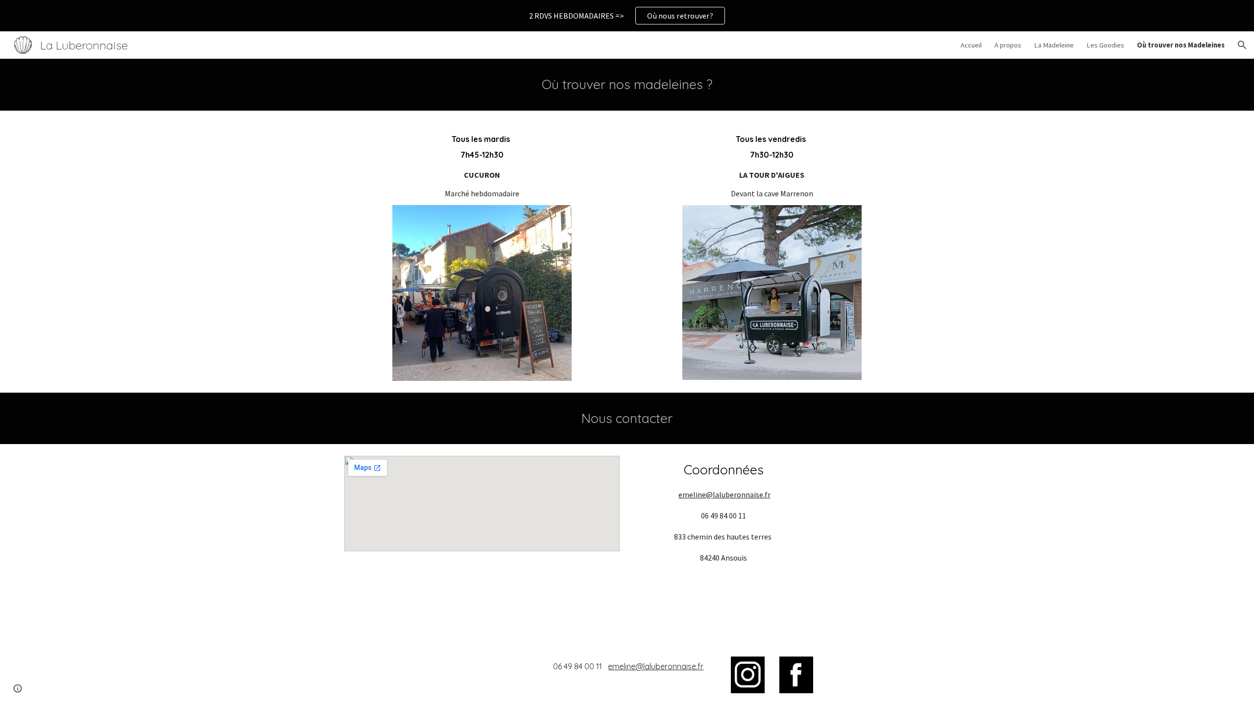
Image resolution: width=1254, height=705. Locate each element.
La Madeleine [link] (1054, 45)
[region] (627, 15)
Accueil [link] (971, 45)
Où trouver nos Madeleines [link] (1181, 45)
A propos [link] (1007, 45)
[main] (627, 84)
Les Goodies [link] (1105, 45)
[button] (1242, 45)
